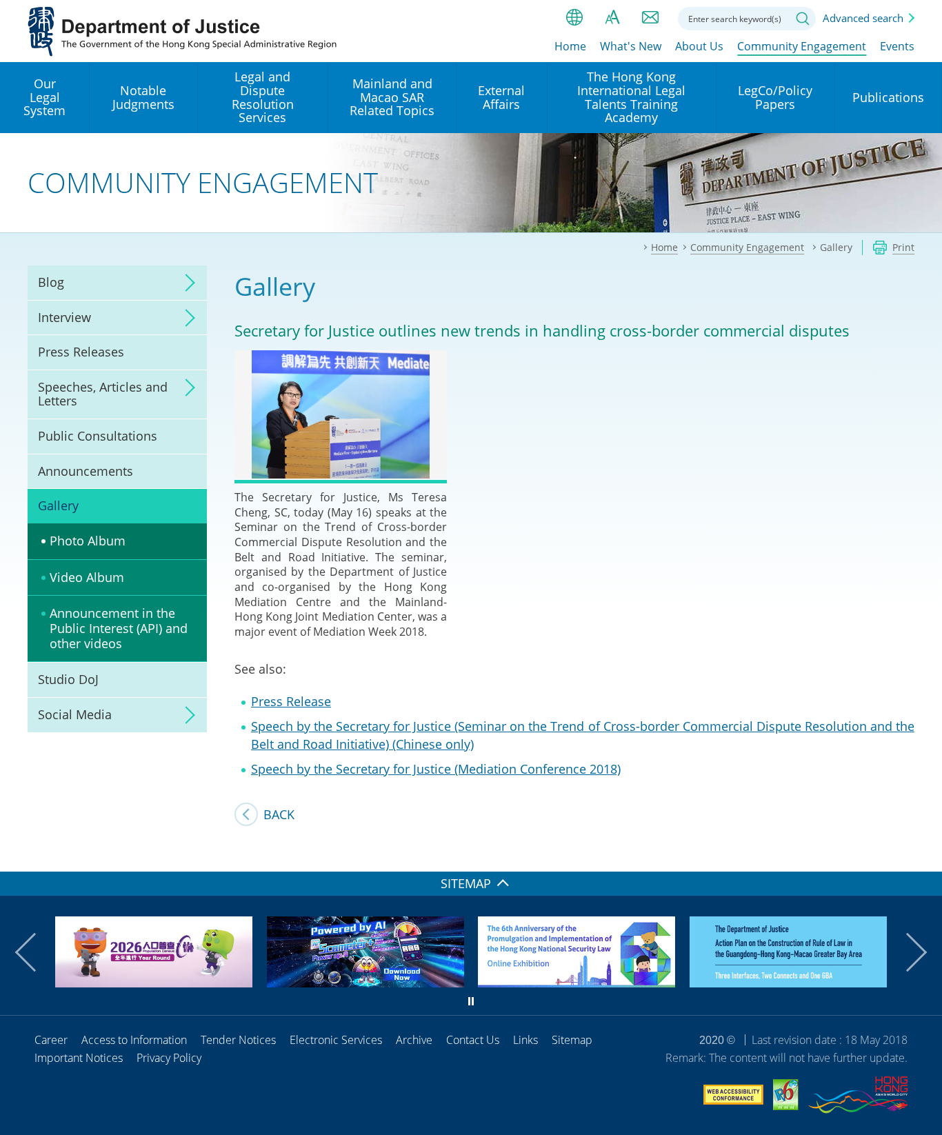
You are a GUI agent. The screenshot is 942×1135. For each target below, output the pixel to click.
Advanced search (863, 18)
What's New (630, 46)
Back (278, 814)
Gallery (58, 505)
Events (897, 46)
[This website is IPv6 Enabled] (786, 1096)
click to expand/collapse (186, 283)
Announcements (85, 471)
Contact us (650, 17)
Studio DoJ (68, 679)
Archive (414, 1039)
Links (525, 1039)
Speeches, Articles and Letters (103, 394)
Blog (51, 282)
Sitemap (572, 1039)
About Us (699, 46)
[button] (34, 952)
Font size (612, 17)
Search (803, 19)
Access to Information (134, 1039)
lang (574, 17)
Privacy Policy (169, 1057)
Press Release (291, 701)
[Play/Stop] (471, 1001)
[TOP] (923, 853)
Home (570, 46)
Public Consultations (97, 436)
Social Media (75, 714)
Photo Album (88, 540)
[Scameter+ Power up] (365, 982)
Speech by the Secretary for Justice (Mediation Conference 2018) (436, 769)
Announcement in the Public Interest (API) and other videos (119, 628)
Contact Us (472, 1039)
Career (51, 1039)
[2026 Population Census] (153, 982)
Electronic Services (336, 1039)
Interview (64, 317)
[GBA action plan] (788, 982)
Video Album (87, 577)
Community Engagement (801, 46)
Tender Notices (238, 1039)
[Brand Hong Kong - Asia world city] (858, 1097)
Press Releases (81, 351)
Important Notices (78, 1057)
